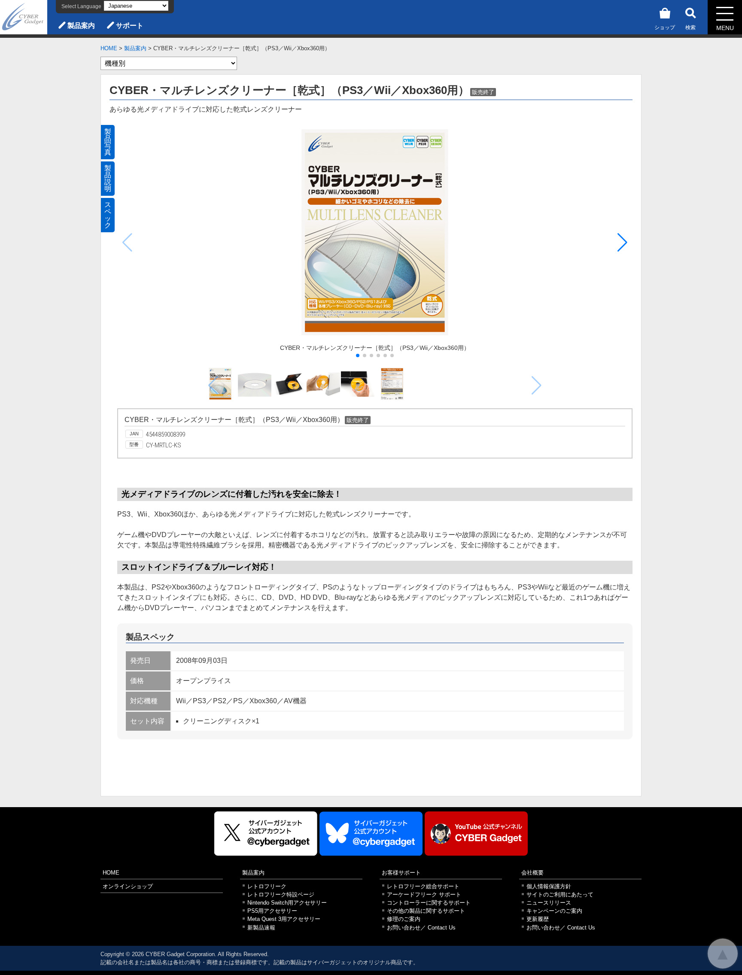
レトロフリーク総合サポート (423, 886)
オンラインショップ (128, 886)
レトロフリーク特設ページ (280, 894)
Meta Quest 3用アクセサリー (283, 919)
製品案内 (81, 25)
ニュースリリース (548, 902)
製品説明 (107, 178)
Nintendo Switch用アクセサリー (287, 902)
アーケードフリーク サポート (424, 894)
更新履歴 (537, 919)
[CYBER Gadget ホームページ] (23, 16)
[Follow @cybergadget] (265, 833)
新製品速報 (261, 927)
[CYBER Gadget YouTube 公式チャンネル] (476, 833)
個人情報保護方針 (548, 886)
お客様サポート (401, 872)
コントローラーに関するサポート (429, 902)
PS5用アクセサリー (272, 911)
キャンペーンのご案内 (554, 911)
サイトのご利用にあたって (559, 894)
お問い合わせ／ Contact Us (421, 927)
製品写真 (107, 142)
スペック (107, 215)
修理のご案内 (403, 919)
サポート (129, 25)
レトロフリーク (266, 886)
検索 (690, 27)
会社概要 (532, 872)
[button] (622, 242)
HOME (108, 48)
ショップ (664, 27)
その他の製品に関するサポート (426, 911)
